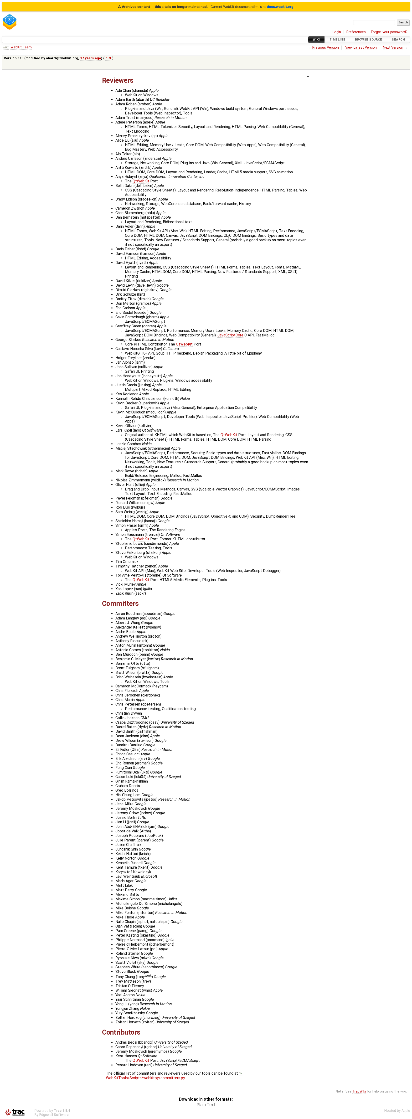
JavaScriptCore (230, 335)
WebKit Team (21, 47)
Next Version (393, 48)
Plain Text (206, 1104)
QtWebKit (141, 181)
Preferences (356, 32)
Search (398, 39)
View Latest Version (361, 48)
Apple (406, 1111)
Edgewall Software (54, 1115)
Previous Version (325, 48)
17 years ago (90, 58)
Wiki (316, 39)
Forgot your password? (389, 32)
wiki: (6, 47)
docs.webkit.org (280, 7)
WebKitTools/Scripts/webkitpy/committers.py (145, 1078)
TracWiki (359, 1091)
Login (337, 32)
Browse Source (368, 39)
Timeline (337, 39)
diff (108, 58)
